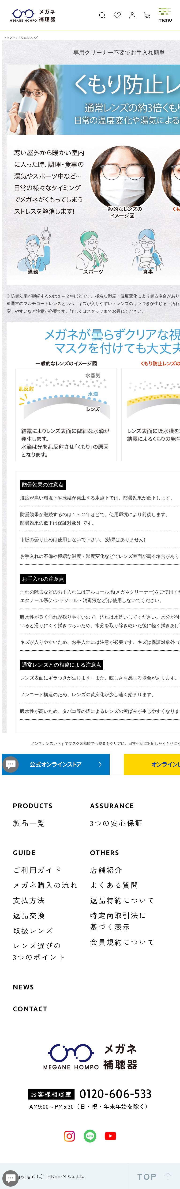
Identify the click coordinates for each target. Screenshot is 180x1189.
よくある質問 (114, 885)
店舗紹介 (106, 870)
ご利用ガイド (37, 870)
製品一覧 (29, 823)
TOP (147, 1176)
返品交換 (29, 915)
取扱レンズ (33, 930)
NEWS (23, 987)
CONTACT (30, 1009)
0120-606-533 (115, 1094)
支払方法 (29, 900)
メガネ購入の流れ (45, 885)
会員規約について (122, 942)
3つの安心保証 (116, 823)
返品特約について (122, 900)
